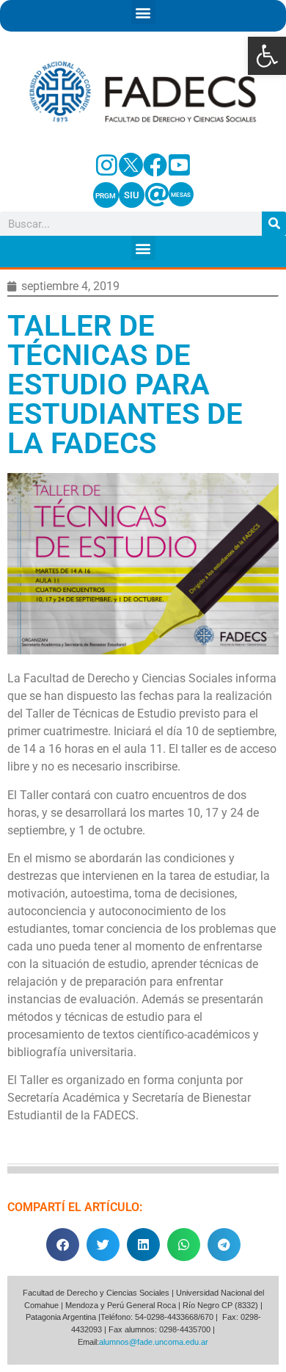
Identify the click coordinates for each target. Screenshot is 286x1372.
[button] (267, 56)
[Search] (274, 224)
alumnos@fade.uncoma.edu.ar (153, 1341)
